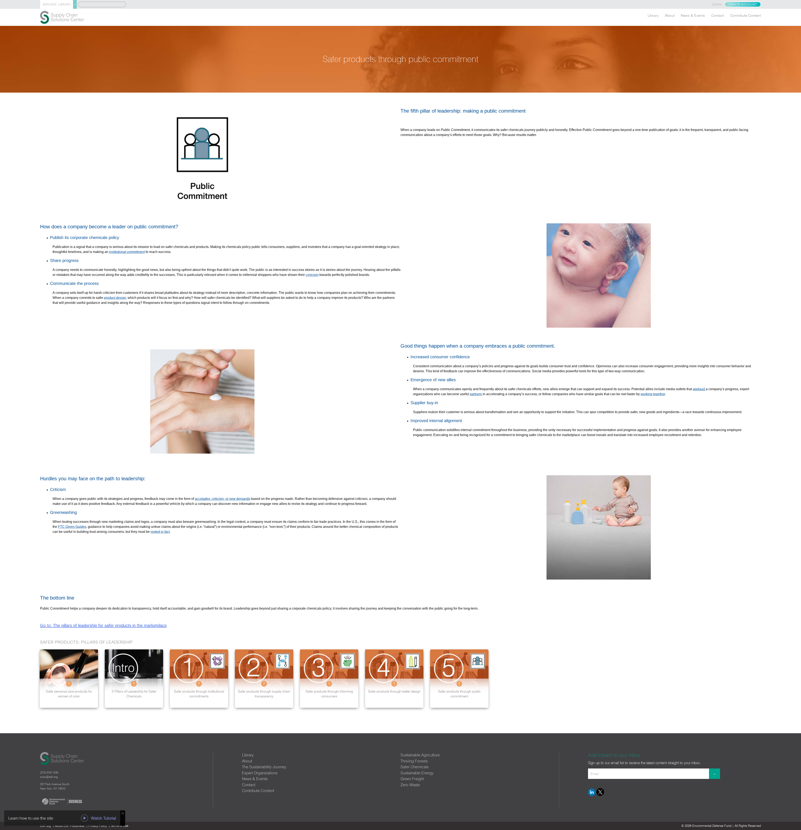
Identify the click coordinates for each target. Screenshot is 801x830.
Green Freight (412, 778)
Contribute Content (745, 15)
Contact (717, 15)
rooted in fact (160, 531)
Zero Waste (410, 784)
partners (476, 394)
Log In (716, 4)
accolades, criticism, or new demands (222, 499)
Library (653, 15)
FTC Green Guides (72, 526)
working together (653, 394)
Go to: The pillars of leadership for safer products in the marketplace (103, 625)
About (670, 15)
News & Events (693, 15)
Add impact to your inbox (614, 755)
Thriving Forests (414, 761)
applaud (699, 389)
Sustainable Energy (416, 773)
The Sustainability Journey (264, 767)
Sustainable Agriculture (420, 755)
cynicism (312, 275)
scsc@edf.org (49, 776)
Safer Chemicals (414, 767)
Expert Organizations (259, 773)
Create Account (742, 4)
